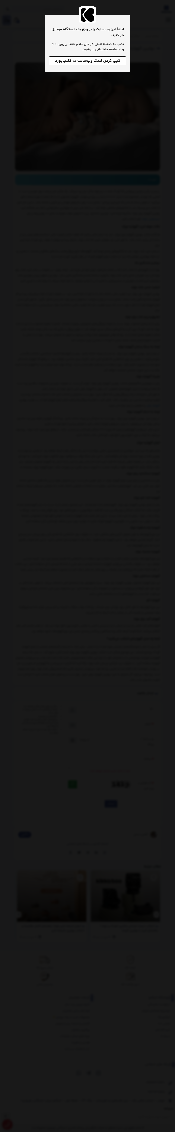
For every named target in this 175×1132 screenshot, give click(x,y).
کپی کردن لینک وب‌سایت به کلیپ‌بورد (87, 61)
